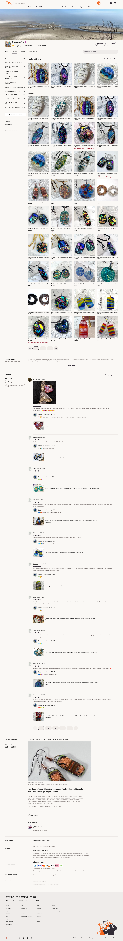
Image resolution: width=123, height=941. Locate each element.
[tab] (15, 59)
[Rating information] (13, 46)
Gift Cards (91, 7)
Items (6, 51)
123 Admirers (8, 124)
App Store (11, 930)
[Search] (99, 3)
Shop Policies (33, 51)
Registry (82, 7)
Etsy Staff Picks (40, 7)
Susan (34, 597)
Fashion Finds (64, 7)
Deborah (35, 564)
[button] (100, 44)
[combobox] (55, 3)
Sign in (105, 3)
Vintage (74, 7)
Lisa (34, 499)
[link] (30, 348)
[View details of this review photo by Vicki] (44, 392)
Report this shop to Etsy (11, 130)
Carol (34, 437)
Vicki (34, 379)
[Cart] (115, 3)
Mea (39, 414)
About (23, 51)
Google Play (24, 930)
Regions (115, 938)
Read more (71, 365)
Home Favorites (52, 7)
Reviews (14, 51)
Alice (34, 532)
